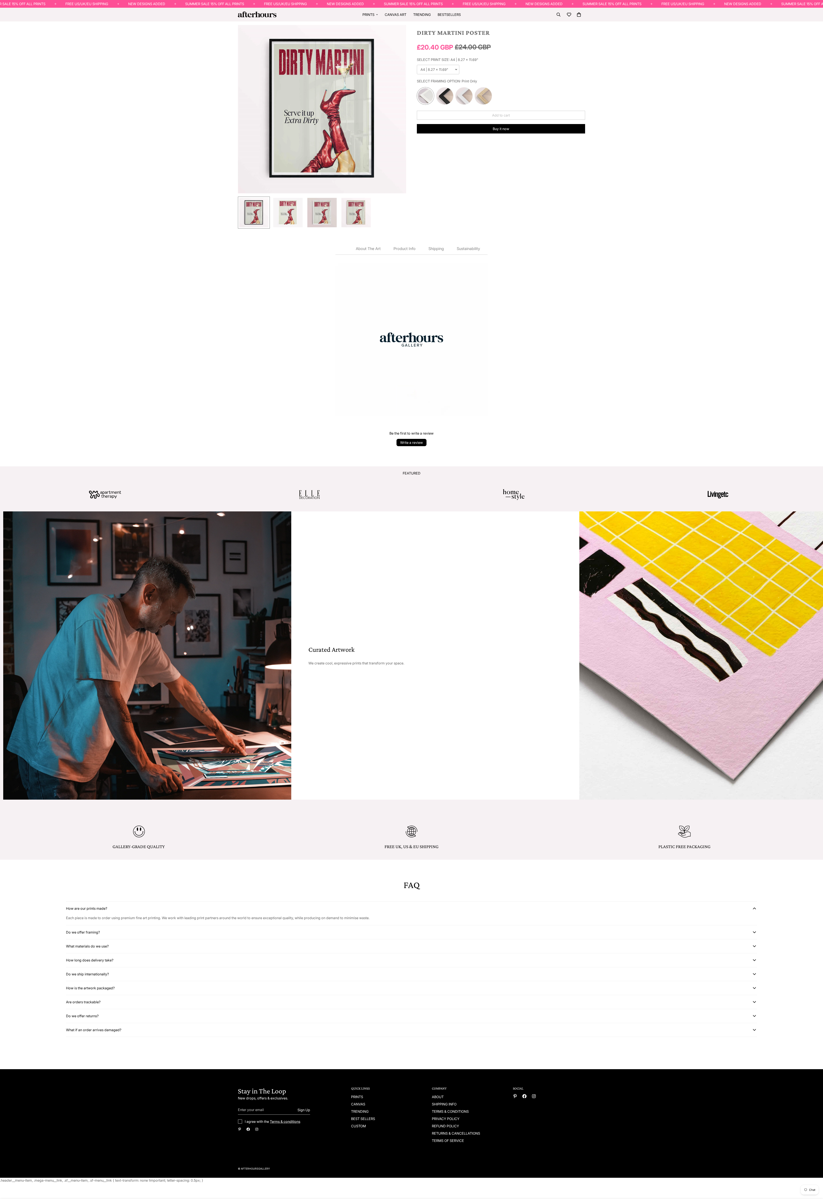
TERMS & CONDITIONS (450, 1111)
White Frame (464, 96)
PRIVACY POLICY (446, 1119)
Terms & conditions (285, 1121)
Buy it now (501, 129)
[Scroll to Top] (815, 1176)
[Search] (558, 14)
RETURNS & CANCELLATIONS (456, 1133)
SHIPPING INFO (444, 1104)
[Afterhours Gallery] (257, 14)
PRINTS (368, 14)
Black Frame (444, 96)
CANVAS (358, 1104)
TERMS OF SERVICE (448, 1140)
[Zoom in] (397, 34)
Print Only (425, 96)
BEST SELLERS (363, 1119)
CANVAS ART (395, 14)
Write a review (411, 442)
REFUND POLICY (445, 1126)
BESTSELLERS (449, 14)
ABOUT (438, 1097)
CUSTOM (358, 1126)
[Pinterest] (239, 1129)
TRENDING (422, 14)
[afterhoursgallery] (248, 1129)
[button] (579, 15)
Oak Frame (483, 96)
